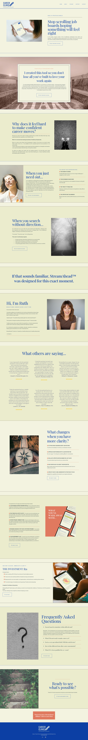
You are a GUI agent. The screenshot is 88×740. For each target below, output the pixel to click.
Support (78, 4)
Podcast (71, 4)
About (65, 4)
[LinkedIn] (45, 737)
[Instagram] (42, 737)
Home (61, 4)
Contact (84, 4)
